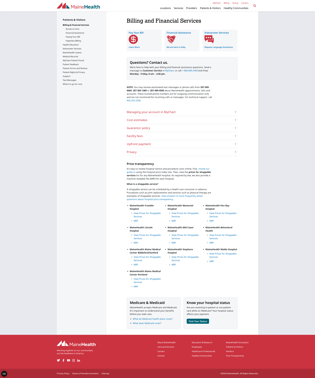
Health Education (71, 44)
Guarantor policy (138, 128)
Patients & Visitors (210, 8)
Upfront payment (139, 144)
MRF (136, 220)
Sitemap (105, 373)
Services (178, 8)
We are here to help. (176, 47)
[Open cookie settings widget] (4, 374)
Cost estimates (137, 120)
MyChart (217, 3)
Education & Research (202, 342)
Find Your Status (198, 321)
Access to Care (72, 29)
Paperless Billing (73, 40)
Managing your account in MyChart (151, 112)
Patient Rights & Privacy (74, 72)
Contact (161, 355)
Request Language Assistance (219, 47)
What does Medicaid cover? (147, 323)
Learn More (134, 47)
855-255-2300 (134, 100)
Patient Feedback (71, 64)
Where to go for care (72, 84)
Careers (244, 3)
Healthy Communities (236, 8)
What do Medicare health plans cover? (153, 318)
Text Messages (69, 80)
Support (66, 76)
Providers (191, 8)
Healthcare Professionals (203, 351)
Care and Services (166, 347)
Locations (165, 8)
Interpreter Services (72, 48)
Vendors (230, 351)
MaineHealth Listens (72, 52)
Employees (197, 347)
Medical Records (70, 56)
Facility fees (135, 136)
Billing (226, 3)
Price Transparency (235, 355)
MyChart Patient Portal (73, 60)
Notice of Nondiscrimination (85, 373)
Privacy (132, 152)
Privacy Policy (63, 373)
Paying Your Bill (73, 36)
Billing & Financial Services (76, 25)
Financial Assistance (75, 33)
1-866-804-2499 (190, 70)
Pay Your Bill (136, 32)
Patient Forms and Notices (75, 68)
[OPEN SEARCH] (254, 5)
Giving (235, 3)
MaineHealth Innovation (237, 342)
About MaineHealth (167, 342)
